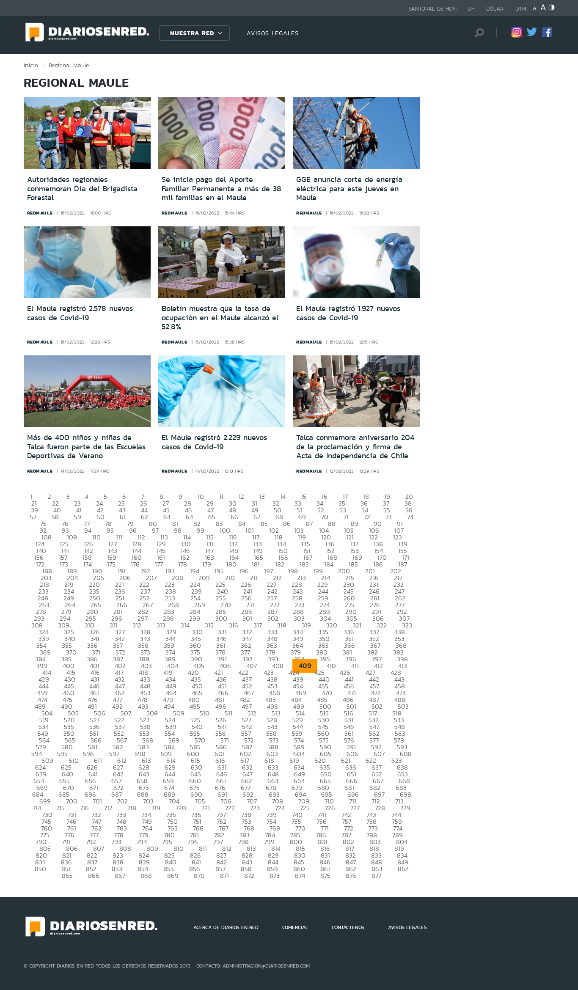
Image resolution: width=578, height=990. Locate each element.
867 (120, 875)
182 (279, 564)
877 (376, 875)
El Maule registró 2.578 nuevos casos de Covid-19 (80, 313)
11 (221, 496)
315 (209, 625)
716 (84, 807)
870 (199, 875)
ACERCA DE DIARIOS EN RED (226, 927)
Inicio (31, 65)
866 (93, 875)
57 (33, 516)
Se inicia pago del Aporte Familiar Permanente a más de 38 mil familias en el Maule (221, 188)
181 (256, 564)
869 (173, 875)
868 (146, 875)
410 (331, 665)
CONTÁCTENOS (348, 927)
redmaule (40, 212)
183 (304, 564)
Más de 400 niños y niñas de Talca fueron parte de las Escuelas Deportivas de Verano (86, 446)
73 (388, 516)
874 (300, 875)
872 (249, 875)
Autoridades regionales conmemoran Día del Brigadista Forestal (82, 188)
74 (410, 516)
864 (403, 868)
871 (224, 875)
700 (71, 801)
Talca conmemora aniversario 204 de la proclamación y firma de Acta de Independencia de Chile (355, 446)
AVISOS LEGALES (273, 33)
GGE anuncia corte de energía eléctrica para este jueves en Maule (349, 188)
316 (233, 625)
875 (325, 875)
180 (231, 564)
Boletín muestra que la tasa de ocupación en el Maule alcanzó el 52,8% (220, 317)
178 (182, 564)
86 (287, 523)
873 (275, 875)
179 (206, 564)
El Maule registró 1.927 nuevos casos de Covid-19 (348, 313)
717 (108, 807)
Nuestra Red (192, 33)
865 (67, 875)
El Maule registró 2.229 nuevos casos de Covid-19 (214, 442)
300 (221, 618)
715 (60, 807)
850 (40, 868)
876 (351, 875)
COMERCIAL (295, 927)
